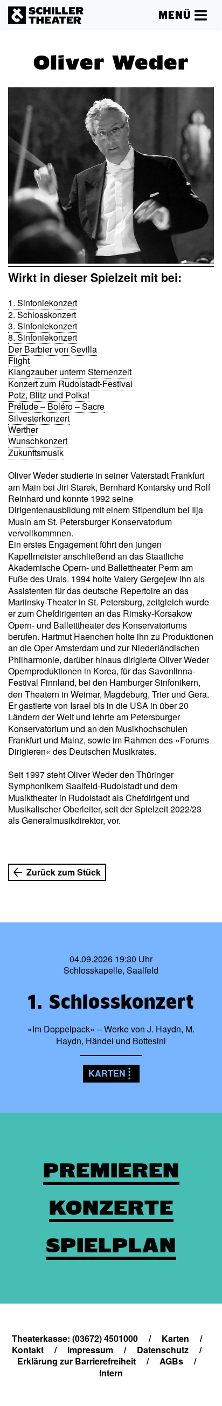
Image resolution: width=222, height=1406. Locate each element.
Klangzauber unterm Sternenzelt (69, 372)
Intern (111, 1373)
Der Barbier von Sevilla (52, 349)
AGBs (171, 1361)
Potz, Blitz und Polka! (48, 395)
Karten (107, 1073)
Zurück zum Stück (63, 872)
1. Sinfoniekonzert (42, 303)
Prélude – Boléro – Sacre (56, 406)
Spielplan (111, 1245)
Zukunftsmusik (36, 452)
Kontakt (28, 1349)
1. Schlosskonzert (111, 1001)
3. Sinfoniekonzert (42, 326)
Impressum (90, 1349)
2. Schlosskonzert (42, 314)
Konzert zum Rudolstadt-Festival (70, 383)
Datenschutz (163, 1349)
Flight (19, 360)
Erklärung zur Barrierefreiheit (76, 1361)
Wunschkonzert (37, 441)
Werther (23, 429)
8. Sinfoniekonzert (42, 337)
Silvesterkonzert (39, 418)
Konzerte (111, 1207)
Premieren (111, 1170)
